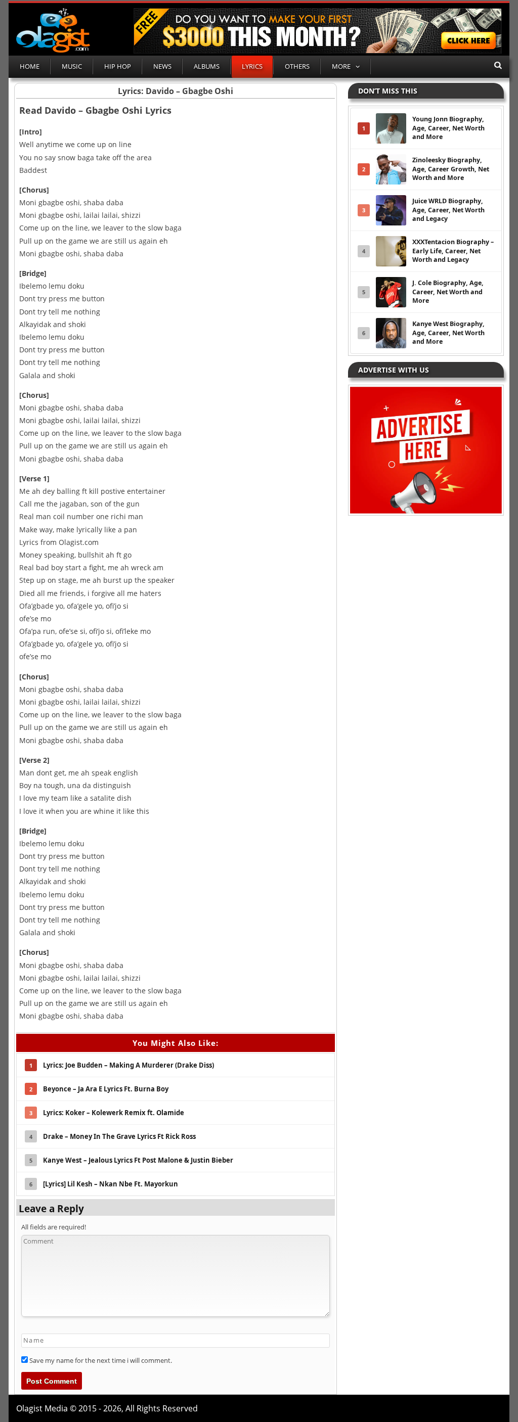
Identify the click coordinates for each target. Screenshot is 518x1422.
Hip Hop (117, 66)
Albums (207, 66)
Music (72, 66)
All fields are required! (53, 1226)
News (162, 66)
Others (297, 66)
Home (29, 66)
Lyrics (252, 66)
